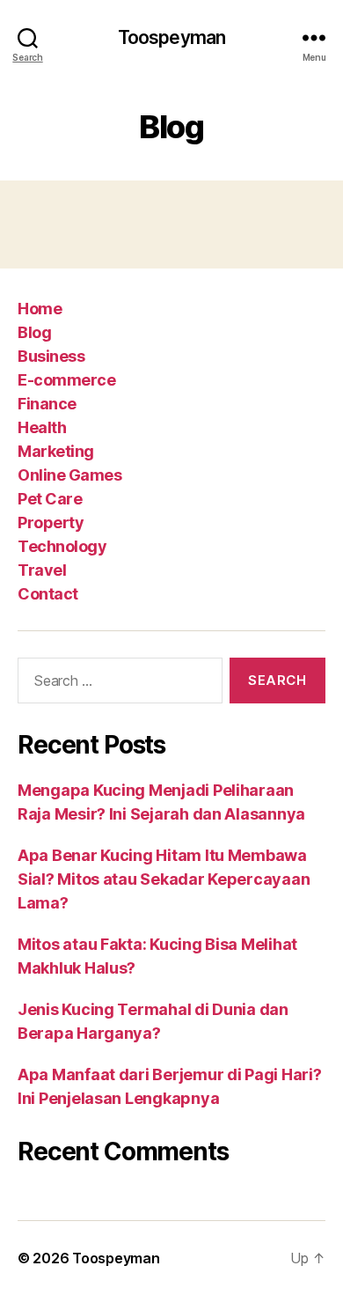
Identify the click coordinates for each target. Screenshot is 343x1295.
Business (51, 356)
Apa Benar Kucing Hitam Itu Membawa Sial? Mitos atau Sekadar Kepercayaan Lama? (164, 879)
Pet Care (50, 498)
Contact (48, 594)
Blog (34, 332)
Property (51, 522)
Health (42, 427)
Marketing (56, 451)
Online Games (69, 475)
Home (40, 308)
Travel (42, 570)
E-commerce (66, 380)
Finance (47, 403)
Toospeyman (171, 37)
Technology (62, 546)
